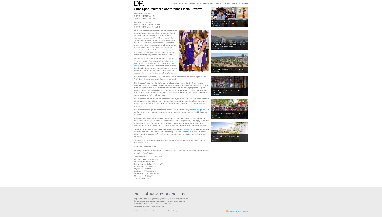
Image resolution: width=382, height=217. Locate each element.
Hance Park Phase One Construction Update (227, 69)
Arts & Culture (178, 3)
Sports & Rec (208, 3)
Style (199, 3)
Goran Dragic (186, 132)
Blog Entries (231, 211)
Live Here (226, 3)
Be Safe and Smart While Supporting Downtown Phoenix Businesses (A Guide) (228, 45)
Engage (245, 3)
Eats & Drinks (190, 3)
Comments (239, 211)
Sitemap (245, 211)
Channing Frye (197, 110)
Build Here (236, 3)
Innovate (218, 3)
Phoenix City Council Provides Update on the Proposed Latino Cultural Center (227, 22)
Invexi (184, 211)
